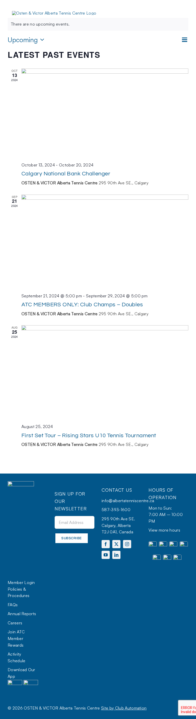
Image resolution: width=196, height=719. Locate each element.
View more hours (164, 530)
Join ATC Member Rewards (16, 638)
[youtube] (106, 555)
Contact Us (117, 490)
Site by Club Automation (123, 708)
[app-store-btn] (15, 681)
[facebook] (106, 544)
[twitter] (116, 544)
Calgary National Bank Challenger (65, 174)
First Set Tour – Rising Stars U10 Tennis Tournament (88, 436)
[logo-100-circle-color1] (21, 483)
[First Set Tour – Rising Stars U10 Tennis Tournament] (104, 372)
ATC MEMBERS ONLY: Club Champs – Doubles (82, 305)
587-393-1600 (116, 509)
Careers (15, 622)
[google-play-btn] (30, 681)
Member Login (21, 582)
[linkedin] (116, 555)
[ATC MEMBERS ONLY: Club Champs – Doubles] (104, 242)
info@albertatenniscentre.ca (128, 500)
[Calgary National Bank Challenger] (104, 113)
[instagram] (127, 544)
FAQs (13, 604)
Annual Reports (22, 613)
